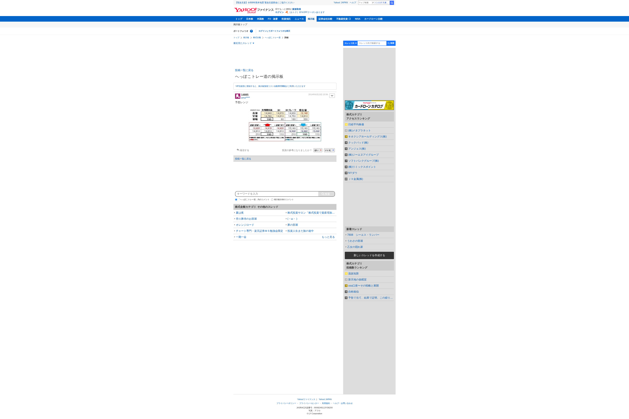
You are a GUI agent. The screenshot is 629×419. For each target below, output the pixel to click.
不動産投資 (342, 19)
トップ (238, 19)
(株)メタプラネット (359, 130)
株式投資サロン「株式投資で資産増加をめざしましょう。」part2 (312, 212)
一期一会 (241, 237)
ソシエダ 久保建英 (381, 2)
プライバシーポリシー (286, 403)
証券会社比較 (325, 19)
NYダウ (352, 172)
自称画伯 (353, 291)
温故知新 (353, 273)
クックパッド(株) (358, 142)
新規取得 (296, 9)
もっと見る (328, 237)
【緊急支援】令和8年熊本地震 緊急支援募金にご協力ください (264, 2)
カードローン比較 (373, 19)
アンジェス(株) (357, 148)
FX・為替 (273, 19)
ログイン (279, 12)
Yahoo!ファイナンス (306, 399)
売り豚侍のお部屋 (246, 218)
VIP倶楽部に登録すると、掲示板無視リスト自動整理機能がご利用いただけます (270, 86)
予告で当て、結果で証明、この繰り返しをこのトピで (371, 297)
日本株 (249, 19)
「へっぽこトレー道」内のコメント (253, 199)
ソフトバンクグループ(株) (363, 160)
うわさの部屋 (355, 240)
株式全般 (257, 37)
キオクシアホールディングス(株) (367, 136)
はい (317, 150)
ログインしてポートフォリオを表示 (274, 31)
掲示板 (311, 19)
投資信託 (286, 19)
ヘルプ (353, 2)
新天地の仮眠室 (357, 279)
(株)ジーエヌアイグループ (363, 154)
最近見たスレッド (242, 43)
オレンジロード (245, 224)
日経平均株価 (356, 124)
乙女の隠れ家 (355, 247)
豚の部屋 (292, 224)
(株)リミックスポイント (362, 166)
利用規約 (326, 403)
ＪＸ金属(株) (355, 179)
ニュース (299, 19)
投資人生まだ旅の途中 (300, 230)
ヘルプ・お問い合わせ (343, 403)
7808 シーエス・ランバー (363, 234)
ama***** (245, 97)
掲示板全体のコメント (284, 199)
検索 (392, 3)
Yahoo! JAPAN (341, 2)
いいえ (329, 150)
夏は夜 (240, 212)
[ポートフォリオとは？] (251, 31)
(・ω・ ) (292, 218)
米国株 (260, 19)
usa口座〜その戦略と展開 (363, 285)
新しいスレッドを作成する (369, 255)
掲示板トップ (240, 24)
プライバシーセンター (309, 403)
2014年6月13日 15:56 (318, 94)
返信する (244, 150)
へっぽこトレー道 (273, 37)
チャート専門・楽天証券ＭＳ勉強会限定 (259, 230)
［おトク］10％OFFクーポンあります (306, 12)
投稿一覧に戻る (244, 70)
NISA (357, 19)
